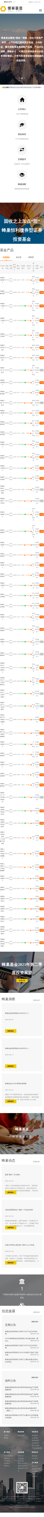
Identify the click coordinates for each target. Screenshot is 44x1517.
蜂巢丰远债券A (2, 545)
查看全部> (37, 998)
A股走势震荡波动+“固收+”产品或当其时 (19, 1210)
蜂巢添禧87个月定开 (2, 501)
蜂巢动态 (8, 1160)
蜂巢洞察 (22, 184)
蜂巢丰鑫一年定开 (2, 403)
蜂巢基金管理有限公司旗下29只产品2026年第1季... (22, 1347)
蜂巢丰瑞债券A (2, 514)
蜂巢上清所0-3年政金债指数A (2, 853)
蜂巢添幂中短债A (2, 348)
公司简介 (22, 109)
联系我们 (35, 1476)
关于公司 (35, 1466)
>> (41, 87)
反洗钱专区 (35, 1443)
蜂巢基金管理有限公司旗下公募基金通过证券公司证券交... (22, 1361)
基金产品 (7, 250)
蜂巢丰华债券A (2, 565)
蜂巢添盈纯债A (2, 382)
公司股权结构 (36, 1469)
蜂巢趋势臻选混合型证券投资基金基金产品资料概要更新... (22, 1388)
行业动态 (35, 1458)
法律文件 (21, 1456)
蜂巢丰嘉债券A (2, 765)
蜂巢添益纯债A (2, 413)
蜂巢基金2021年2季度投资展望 (15, 1083)
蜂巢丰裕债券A (2, 744)
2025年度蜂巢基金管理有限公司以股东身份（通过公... (22, 1340)
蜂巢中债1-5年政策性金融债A (2, 719)
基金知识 (22, 134)
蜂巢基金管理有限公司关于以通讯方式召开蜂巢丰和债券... (22, 1416)
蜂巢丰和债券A (2, 617)
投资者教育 (35, 1440)
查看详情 (22, 980)
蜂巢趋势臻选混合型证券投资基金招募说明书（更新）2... (22, 1409)
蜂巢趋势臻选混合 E (2, 919)
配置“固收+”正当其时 (12, 1175)
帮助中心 (7, 1466)
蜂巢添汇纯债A (2, 306)
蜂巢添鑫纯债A (2, 280)
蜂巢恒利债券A (2, 444)
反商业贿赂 (35, 1445)
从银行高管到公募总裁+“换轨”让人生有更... (20, 1245)
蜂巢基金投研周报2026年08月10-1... (17, 1048)
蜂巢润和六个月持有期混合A (2, 667)
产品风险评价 (8, 1456)
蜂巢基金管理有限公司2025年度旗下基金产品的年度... (22, 1354)
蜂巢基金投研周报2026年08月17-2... (17, 1013)
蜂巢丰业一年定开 (2, 370)
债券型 (6, 1438)
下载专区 (7, 1461)
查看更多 (11, 1031)
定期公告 (10, 1324)
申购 (41, 280)
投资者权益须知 (19, 1507)
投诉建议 (7, 1463)
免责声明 (27, 1507)
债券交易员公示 (23, 1466)
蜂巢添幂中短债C (2, 358)
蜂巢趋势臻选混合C (2, 909)
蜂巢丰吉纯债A (2, 585)
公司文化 (35, 1474)
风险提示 (11, 1507)
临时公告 (10, 1380)
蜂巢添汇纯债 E (2, 320)
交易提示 (22, 159)
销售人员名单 (22, 1463)
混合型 (6, 1435)
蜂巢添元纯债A (2, 468)
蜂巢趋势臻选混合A (2, 899)
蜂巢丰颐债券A (2, 642)
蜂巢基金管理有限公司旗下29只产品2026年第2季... (22, 1333)
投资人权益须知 (37, 1448)
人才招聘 (35, 1471)
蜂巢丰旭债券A (2, 878)
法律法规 (35, 1438)
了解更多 (22, 68)
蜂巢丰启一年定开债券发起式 (2, 797)
